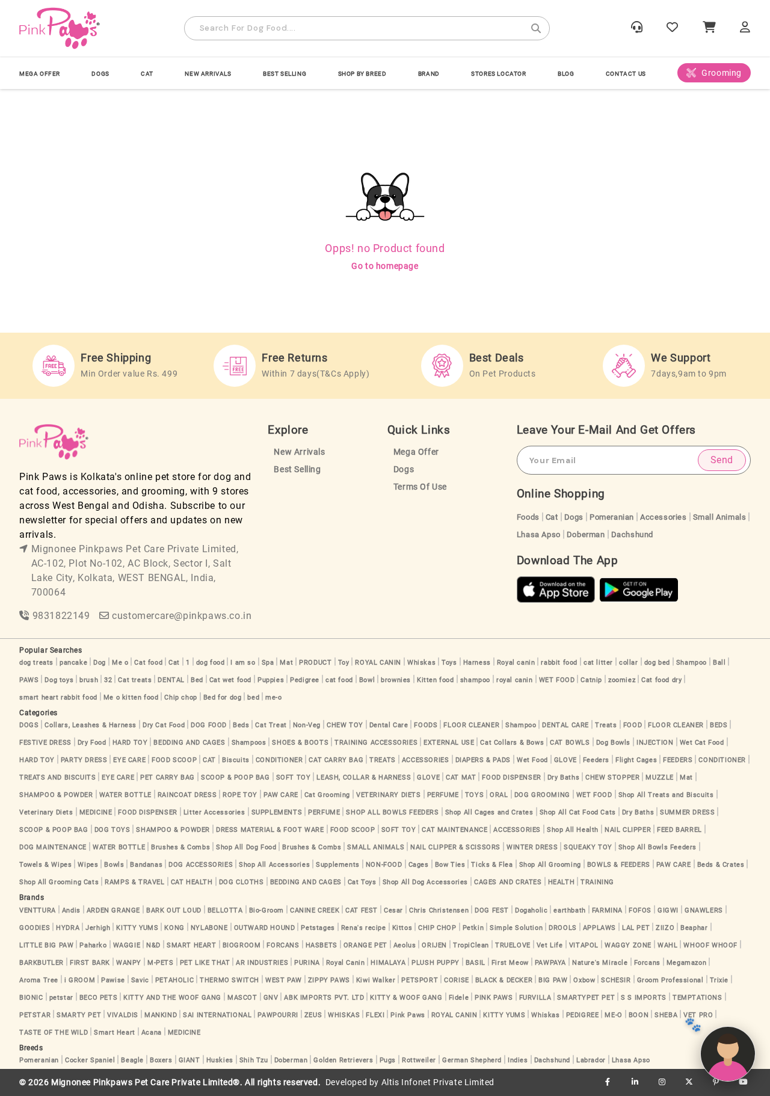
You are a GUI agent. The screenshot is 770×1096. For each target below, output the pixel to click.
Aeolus (404, 945)
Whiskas (421, 663)
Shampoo (691, 663)
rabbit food (559, 663)
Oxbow (584, 980)
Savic (140, 980)
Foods (528, 517)
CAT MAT (461, 777)
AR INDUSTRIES (262, 963)
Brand (429, 74)
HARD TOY (130, 743)
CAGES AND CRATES (508, 882)
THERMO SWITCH (229, 980)
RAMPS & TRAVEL (134, 882)
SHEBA (665, 1015)
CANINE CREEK (314, 910)
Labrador (591, 1060)
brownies (396, 680)
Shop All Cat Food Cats (578, 812)
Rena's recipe (363, 928)
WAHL (667, 945)
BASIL (475, 963)
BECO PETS (98, 998)
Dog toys (59, 680)
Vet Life (550, 945)
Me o (120, 663)
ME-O (613, 1015)
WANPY (128, 963)
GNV (271, 998)
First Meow (510, 963)
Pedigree (304, 680)
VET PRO (698, 1015)
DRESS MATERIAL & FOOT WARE (270, 830)
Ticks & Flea (492, 865)
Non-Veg (307, 725)
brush (88, 680)
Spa (268, 663)
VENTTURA (37, 910)
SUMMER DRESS (687, 812)
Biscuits (236, 760)
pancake (73, 663)
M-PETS (160, 963)
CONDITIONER (279, 760)
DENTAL (171, 680)
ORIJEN (434, 945)
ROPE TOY (240, 795)
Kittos (402, 928)
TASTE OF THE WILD (53, 1032)
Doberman (586, 534)
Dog (99, 663)
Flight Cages (636, 760)
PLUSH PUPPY (435, 963)
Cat (552, 517)
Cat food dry (661, 680)
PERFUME (443, 795)
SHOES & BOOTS (300, 743)
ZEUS (313, 1015)
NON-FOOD (384, 865)
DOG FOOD (209, 725)
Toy (344, 663)
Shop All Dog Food (246, 847)
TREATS (382, 760)
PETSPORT (419, 980)
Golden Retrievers (343, 1060)
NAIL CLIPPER (628, 830)
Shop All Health (573, 830)
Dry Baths (563, 777)
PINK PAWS (494, 998)
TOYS (474, 795)
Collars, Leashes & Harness (91, 725)
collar (628, 663)
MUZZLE (659, 777)
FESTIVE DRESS (45, 743)
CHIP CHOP (437, 928)
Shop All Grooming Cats (59, 882)
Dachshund (632, 534)
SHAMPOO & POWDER (56, 795)
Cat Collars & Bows (512, 743)
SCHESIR (615, 980)
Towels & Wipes (45, 865)
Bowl (367, 680)
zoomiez (621, 680)
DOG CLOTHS (241, 882)
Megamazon (686, 963)
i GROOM (79, 980)
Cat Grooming (327, 795)
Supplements (338, 865)
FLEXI (375, 1015)
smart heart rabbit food (58, 697)
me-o (273, 697)
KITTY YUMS (137, 928)
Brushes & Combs (180, 847)
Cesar (393, 910)
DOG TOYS (112, 830)
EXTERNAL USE (449, 743)
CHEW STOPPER (612, 777)
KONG (174, 928)
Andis (71, 910)
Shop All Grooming (550, 865)
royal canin (514, 680)
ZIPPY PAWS (329, 980)
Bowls (114, 865)
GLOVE (565, 760)
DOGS (100, 74)
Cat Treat (270, 725)
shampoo (475, 680)
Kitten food (435, 680)
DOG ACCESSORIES (200, 865)
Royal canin (516, 663)
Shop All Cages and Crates (489, 812)
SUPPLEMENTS (277, 812)
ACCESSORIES (425, 760)
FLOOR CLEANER (471, 725)
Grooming (721, 73)
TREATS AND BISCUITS (57, 777)
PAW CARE (280, 795)
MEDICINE (95, 812)
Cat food (148, 663)
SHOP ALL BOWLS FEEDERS (392, 812)
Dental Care (388, 725)
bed (253, 697)
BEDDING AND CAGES (189, 743)
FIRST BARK (90, 963)
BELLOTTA (225, 910)
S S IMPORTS (644, 998)
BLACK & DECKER (503, 980)
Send (721, 460)
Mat (286, 663)
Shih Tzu (253, 1060)
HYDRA (67, 928)
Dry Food (92, 743)
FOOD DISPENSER (511, 777)
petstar (61, 998)
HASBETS (321, 945)
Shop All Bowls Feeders (657, 847)
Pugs (388, 1060)
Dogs (403, 469)
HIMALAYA (388, 963)
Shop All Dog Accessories (425, 882)
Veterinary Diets (46, 812)
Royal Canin (345, 963)
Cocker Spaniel (90, 1060)
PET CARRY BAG (167, 777)
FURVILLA (535, 998)
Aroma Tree (38, 980)
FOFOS (640, 910)
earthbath (569, 910)
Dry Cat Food (164, 725)
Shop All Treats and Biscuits (666, 795)
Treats (606, 725)
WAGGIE (127, 945)
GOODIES (34, 928)
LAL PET (636, 928)
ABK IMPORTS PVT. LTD (324, 998)
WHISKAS (344, 1015)
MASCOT (242, 998)
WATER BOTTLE (125, 795)
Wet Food (532, 760)
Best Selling (284, 74)
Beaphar (693, 928)
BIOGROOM (242, 945)
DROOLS (563, 928)
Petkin (473, 928)
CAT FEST (361, 910)
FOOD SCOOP (174, 760)
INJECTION (654, 743)
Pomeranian (612, 517)
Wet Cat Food (702, 743)
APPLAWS (599, 928)
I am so (242, 663)
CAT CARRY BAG (336, 760)
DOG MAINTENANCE (53, 847)
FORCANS (282, 945)
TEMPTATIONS (697, 998)
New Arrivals (208, 74)
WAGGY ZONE (628, 945)
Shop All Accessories (274, 865)
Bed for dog (222, 697)
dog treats (36, 663)
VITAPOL (584, 945)
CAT (147, 74)
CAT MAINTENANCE (454, 830)
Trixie (719, 980)
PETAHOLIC (174, 980)
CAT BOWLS (570, 743)
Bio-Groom (266, 910)
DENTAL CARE (565, 725)
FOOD (632, 725)
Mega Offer (39, 74)
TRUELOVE (513, 945)
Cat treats (135, 680)
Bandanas (146, 865)
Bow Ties (450, 865)
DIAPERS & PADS (483, 760)
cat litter (598, 663)
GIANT (189, 1060)
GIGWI (668, 910)
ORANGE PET (365, 945)
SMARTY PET (79, 1015)
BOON (638, 1015)
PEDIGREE (582, 1015)
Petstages (317, 928)
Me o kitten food (131, 697)
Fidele (459, 998)
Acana (151, 1032)
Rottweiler (419, 1060)
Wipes (88, 865)
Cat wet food (230, 680)
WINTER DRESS (532, 847)
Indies (518, 1060)
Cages (418, 865)
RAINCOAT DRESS (187, 795)
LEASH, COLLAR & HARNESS (363, 777)
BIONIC (31, 998)
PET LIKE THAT (205, 963)
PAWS (28, 680)
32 (108, 680)
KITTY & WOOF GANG (406, 998)
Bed (197, 680)
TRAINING (597, 882)
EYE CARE (129, 760)
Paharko (92, 945)
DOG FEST (492, 910)
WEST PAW (283, 980)
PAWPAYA (550, 963)
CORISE (456, 980)
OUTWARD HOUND (264, 928)
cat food (339, 680)
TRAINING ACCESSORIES (375, 743)
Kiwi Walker (376, 980)
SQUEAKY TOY (588, 847)
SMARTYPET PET (586, 998)
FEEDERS (677, 760)
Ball (719, 663)
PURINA (307, 963)
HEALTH (561, 882)
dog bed (657, 663)
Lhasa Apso (539, 534)
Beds (241, 725)
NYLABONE (209, 928)
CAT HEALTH (192, 882)
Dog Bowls (613, 743)
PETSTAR (35, 1015)
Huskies (219, 1060)
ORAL (499, 795)
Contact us (626, 74)
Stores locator (498, 74)
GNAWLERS (704, 910)
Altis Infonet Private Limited (437, 1082)
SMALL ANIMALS (375, 847)
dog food (210, 663)
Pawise (113, 980)
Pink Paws (407, 1015)
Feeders (596, 760)
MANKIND (160, 1015)
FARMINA (607, 910)
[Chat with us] (728, 1054)
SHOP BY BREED (362, 74)
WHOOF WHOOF (710, 945)
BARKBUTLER (41, 963)
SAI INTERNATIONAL (217, 1015)
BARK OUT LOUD (174, 910)
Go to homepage (384, 266)
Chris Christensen (439, 910)
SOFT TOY (293, 777)
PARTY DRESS (84, 760)
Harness (477, 663)
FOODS (425, 725)
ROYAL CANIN (378, 663)
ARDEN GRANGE (113, 910)
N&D (153, 945)
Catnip (591, 680)
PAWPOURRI (277, 1015)
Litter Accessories (214, 812)
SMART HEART (192, 945)
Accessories (663, 517)
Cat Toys (362, 882)
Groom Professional (670, 980)
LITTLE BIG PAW (46, 945)
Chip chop (180, 697)
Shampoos (249, 743)
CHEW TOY (345, 725)
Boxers (161, 1060)
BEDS (718, 725)
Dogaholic (531, 910)
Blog (566, 74)
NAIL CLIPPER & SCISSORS (455, 847)
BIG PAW (552, 980)
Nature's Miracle (600, 963)
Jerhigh (97, 928)
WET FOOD (557, 680)
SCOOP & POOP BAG (235, 777)
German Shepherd (472, 1060)
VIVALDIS (122, 1015)
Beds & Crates (721, 865)
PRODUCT (315, 663)
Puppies (270, 680)
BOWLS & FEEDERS (618, 865)
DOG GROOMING (542, 795)
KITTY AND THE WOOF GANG (172, 998)
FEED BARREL (679, 830)
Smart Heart (114, 1032)
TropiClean (471, 945)
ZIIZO (665, 928)
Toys (449, 663)
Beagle (132, 1060)
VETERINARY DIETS (388, 795)
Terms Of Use (420, 487)
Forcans (647, 963)
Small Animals (720, 517)
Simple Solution (516, 928)
